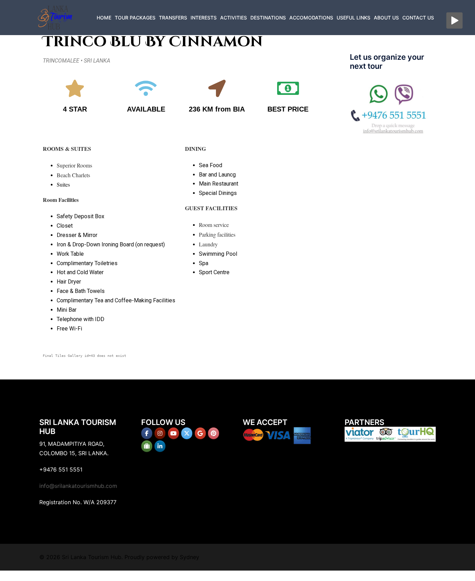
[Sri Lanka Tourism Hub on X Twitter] (186, 433)
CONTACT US (418, 18)
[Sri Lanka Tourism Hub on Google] (200, 433)
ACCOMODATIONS (311, 18)
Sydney (189, 557)
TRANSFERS (173, 18)
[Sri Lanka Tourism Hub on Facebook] (146, 433)
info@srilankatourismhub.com (78, 485)
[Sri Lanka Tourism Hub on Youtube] (173, 433)
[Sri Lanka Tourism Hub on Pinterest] (213, 433)
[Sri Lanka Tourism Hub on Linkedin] (160, 446)
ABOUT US (386, 18)
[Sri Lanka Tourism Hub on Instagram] (160, 433)
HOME (104, 18)
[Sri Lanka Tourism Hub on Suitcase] (146, 446)
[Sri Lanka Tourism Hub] (55, 17)
